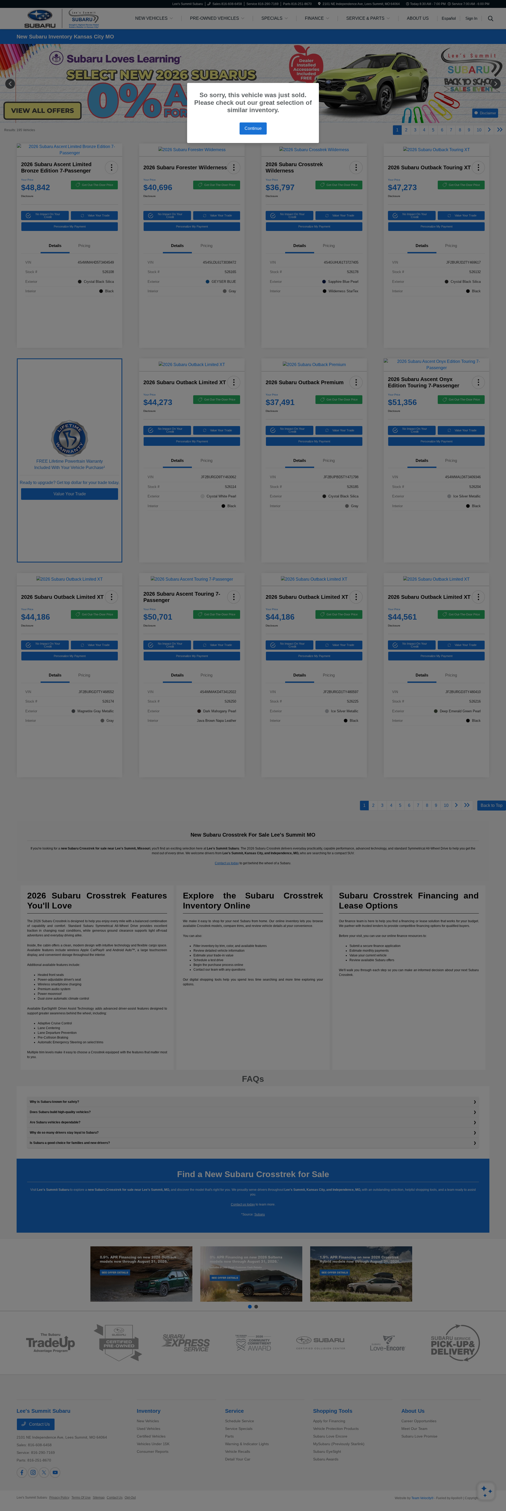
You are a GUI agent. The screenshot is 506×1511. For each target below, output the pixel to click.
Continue (253, 128)
